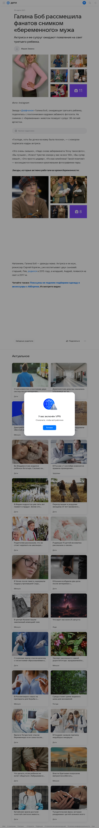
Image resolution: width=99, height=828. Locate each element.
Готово (49, 428)
